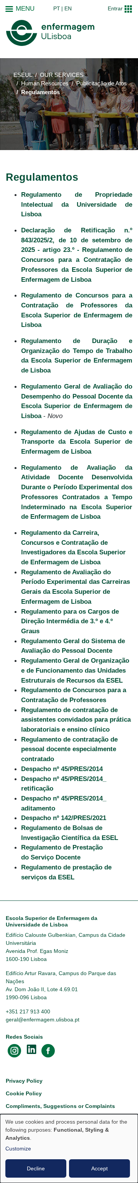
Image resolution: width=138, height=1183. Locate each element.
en (68, 8)
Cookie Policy (24, 1093)
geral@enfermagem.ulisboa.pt (42, 1019)
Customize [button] (18, 1148)
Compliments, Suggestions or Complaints (60, 1106)
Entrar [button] (115, 8)
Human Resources (45, 83)
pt (56, 8)
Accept (99, 1168)
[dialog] (69, 1148)
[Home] (50, 33)
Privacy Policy (24, 1081)
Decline (36, 1168)
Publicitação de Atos (101, 83)
